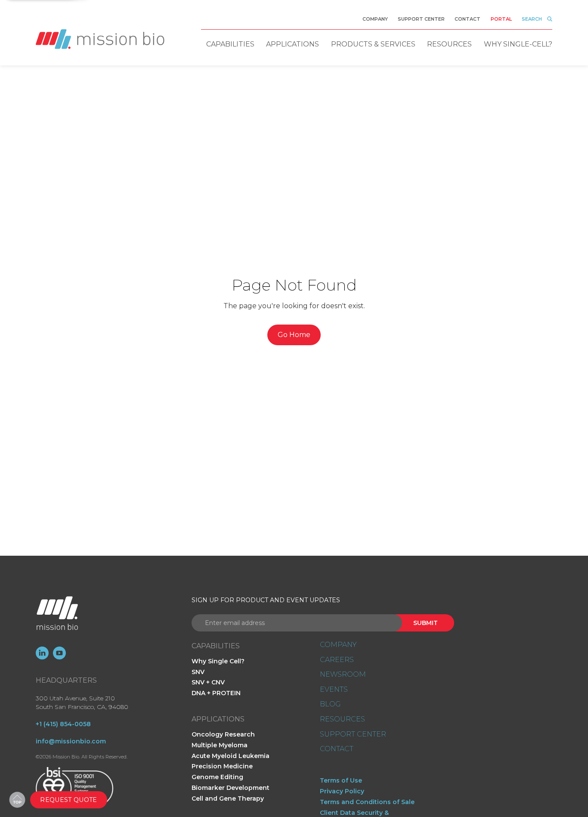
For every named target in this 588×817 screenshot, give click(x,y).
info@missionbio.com (71, 741)
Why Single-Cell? (518, 44)
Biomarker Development (230, 788)
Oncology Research (223, 734)
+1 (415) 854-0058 (63, 724)
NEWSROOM (343, 674)
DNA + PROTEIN (216, 693)
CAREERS (337, 659)
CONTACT (336, 749)
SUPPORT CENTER (353, 734)
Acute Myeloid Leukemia (230, 756)
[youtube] (59, 653)
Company (375, 19)
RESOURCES (342, 719)
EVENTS (334, 689)
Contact (467, 19)
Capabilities (230, 44)
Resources (449, 44)
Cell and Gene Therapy (228, 798)
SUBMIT (425, 623)
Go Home (294, 335)
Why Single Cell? (218, 661)
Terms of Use (341, 780)
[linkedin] (42, 653)
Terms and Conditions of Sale (367, 802)
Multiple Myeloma (220, 745)
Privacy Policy (342, 791)
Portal (501, 19)
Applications (292, 44)
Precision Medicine (222, 766)
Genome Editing (217, 777)
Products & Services (373, 44)
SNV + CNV (208, 682)
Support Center (421, 19)
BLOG (330, 704)
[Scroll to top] (17, 799)
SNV (198, 672)
